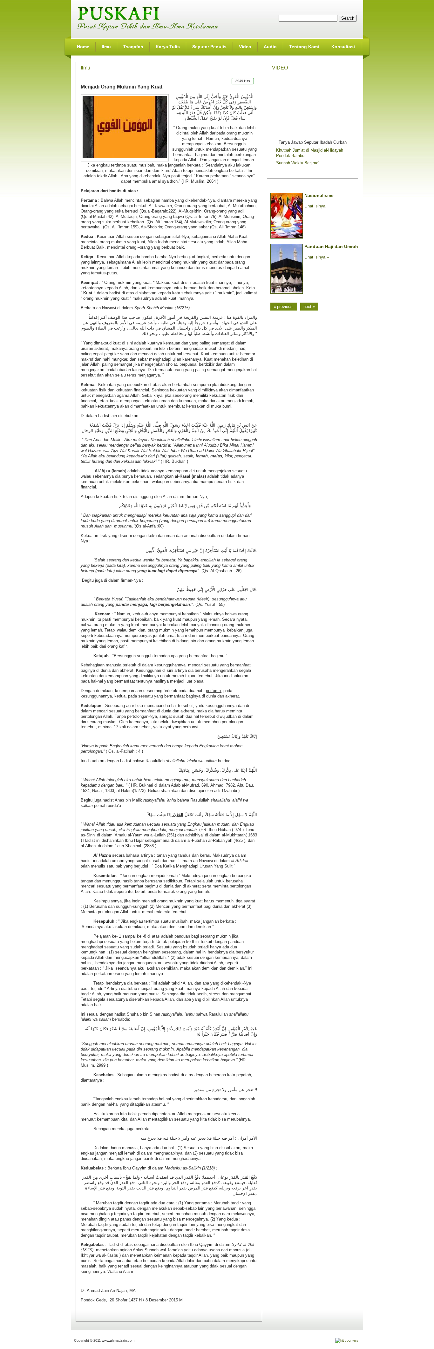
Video (245, 46)
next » (309, 306)
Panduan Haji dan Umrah (331, 246)
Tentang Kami (304, 46)
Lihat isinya (314, 206)
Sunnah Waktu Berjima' (297, 162)
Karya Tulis (168, 46)
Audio (270, 46)
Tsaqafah (133, 46)
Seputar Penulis (209, 46)
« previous (284, 306)
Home (83, 46)
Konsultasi (343, 46)
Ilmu (106, 46)
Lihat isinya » (316, 257)
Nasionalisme (319, 195)
